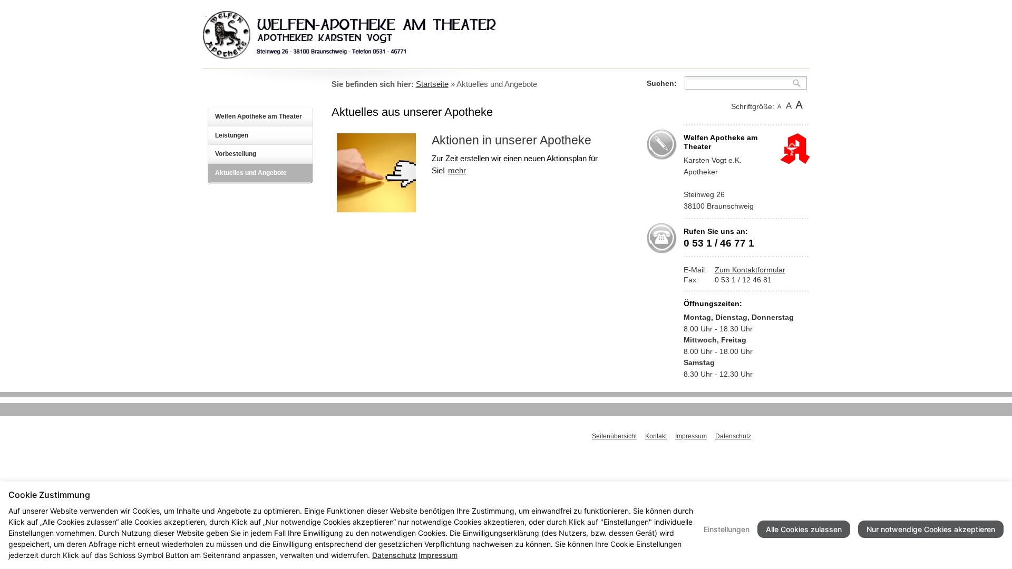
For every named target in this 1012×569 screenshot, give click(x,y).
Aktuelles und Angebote (251, 173)
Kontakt (656, 436)
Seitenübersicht (614, 436)
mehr (457, 170)
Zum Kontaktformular (750, 270)
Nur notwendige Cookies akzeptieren (931, 529)
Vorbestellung (235, 154)
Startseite (432, 84)
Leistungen (231, 135)
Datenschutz (733, 436)
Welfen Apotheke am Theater (258, 116)
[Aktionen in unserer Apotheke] (376, 209)
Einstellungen (727, 529)
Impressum (691, 436)
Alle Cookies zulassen (804, 529)
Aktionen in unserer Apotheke (511, 140)
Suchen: (662, 83)
